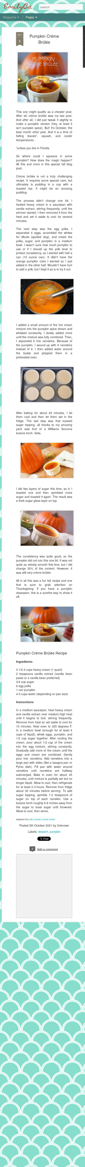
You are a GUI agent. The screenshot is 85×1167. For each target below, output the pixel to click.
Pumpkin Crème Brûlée (44, 39)
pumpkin (55, 831)
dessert (43, 831)
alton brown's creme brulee (42, 819)
